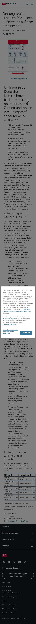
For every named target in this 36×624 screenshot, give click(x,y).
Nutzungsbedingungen (10, 319)
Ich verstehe (26, 332)
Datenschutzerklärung (9, 324)
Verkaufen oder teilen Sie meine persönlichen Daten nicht (10, 331)
